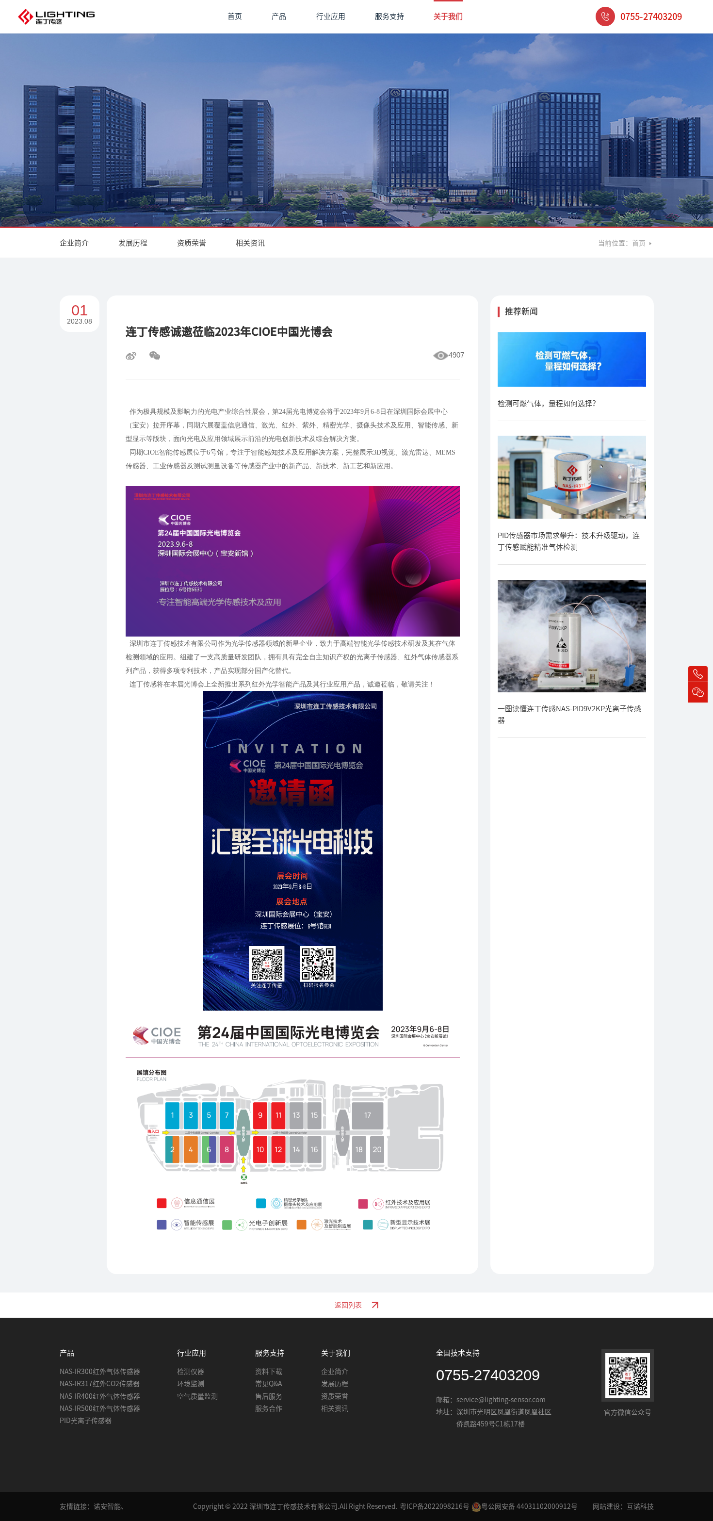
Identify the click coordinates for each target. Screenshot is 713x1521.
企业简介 (74, 242)
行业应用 (330, 16)
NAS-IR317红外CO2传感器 (100, 1383)
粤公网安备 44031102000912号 (529, 1506)
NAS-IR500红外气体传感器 (100, 1408)
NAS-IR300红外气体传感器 (100, 1371)
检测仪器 (190, 1371)
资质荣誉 (191, 242)
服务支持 (389, 16)
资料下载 (268, 1371)
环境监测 (190, 1383)
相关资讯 (250, 242)
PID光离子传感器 (86, 1420)
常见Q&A (268, 1383)
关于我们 (448, 16)
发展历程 (132, 242)
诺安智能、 (111, 1506)
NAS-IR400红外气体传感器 (100, 1396)
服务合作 (268, 1408)
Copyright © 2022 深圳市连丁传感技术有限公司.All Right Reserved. (295, 1506)
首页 (234, 16)
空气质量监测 (197, 1396)
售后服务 (268, 1396)
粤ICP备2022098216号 (435, 1506)
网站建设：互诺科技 (623, 1506)
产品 (279, 16)
